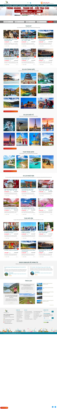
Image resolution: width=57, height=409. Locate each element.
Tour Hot (28, 26)
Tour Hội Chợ (28, 5)
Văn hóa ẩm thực (19, 316)
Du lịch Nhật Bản (28, 176)
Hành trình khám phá (20, 315)
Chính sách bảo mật (19, 321)
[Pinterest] (46, 320)
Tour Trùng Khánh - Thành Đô (38, 315)
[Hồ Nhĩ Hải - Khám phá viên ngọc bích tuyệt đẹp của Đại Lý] (40, 301)
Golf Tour (33, 5)
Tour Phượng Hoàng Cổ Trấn (38, 311)
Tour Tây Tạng (27, 317)
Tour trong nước (22, 5)
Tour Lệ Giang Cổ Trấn (37, 312)
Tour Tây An (35, 317)
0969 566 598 (46, 2)
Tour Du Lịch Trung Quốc (28, 311)
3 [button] (29, 278)
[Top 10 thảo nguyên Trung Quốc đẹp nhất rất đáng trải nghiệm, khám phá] (27, 298)
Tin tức (38, 5)
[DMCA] (46, 322)
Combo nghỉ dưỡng (19, 317)
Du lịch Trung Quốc (8, 5)
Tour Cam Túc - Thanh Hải (37, 316)
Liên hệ (46, 5)
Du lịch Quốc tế (15, 5)
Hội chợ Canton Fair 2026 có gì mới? (48, 296)
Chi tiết (27, 291)
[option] (28, 14)
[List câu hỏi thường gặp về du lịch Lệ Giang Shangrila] (11, 288)
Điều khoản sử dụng (19, 320)
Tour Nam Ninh (27, 315)
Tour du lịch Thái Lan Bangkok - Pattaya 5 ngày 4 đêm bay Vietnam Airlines (17, 274)
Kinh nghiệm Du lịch (19, 312)
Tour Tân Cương (27, 316)
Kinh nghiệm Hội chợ (20, 311)
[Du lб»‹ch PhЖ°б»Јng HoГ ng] (6, 311)
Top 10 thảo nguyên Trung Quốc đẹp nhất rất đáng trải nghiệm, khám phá (11, 296)
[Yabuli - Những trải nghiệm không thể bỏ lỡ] (40, 289)
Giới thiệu (41, 5)
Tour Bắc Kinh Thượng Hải (28, 312)
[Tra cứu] (53, 318)
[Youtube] (49, 320)
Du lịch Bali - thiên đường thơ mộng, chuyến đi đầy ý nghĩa (41, 267)
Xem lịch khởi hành (11, 111)
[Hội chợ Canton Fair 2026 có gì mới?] (40, 297)
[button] (2, 15)
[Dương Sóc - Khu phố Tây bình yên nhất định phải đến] (40, 284)
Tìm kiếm (50, 21)
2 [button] (28, 278)
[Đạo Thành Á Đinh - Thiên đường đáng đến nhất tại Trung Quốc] (40, 293)
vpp (51, 315)
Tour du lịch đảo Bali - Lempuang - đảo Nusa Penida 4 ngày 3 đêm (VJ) (43, 273)
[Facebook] (44, 320)
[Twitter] (48, 320)
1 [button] (27, 278)
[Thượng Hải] (28, 14)
